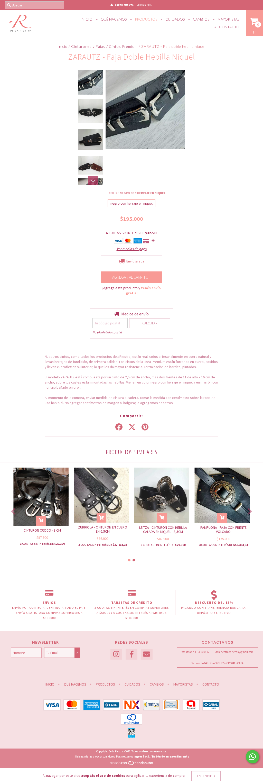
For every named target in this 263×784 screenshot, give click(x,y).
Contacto (228, 27)
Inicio (86, 19)
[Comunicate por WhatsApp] (252, 756)
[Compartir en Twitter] (132, 427)
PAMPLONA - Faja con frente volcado (223, 529)
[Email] (147, 654)
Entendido (206, 776)
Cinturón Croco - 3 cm (42, 530)
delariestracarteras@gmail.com (234, 652)
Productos (145, 19)
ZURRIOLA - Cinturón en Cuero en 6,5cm (102, 529)
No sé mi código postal (107, 332)
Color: (137, 193)
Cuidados (175, 19)
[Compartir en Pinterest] (145, 427)
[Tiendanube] (131, 764)
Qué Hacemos (113, 19)
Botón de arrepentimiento (170, 756)
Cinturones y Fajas (88, 46)
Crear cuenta (124, 5)
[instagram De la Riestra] (116, 654)
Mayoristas (228, 19)
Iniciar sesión (144, 5)
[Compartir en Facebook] (119, 427)
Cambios (200, 19)
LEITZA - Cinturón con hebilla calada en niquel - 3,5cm (163, 529)
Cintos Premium (123, 46)
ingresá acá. (142, 756)
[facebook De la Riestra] (131, 654)
